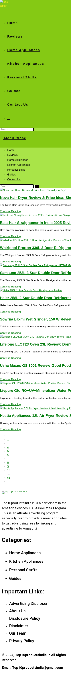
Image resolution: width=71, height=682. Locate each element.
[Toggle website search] (8, 118)
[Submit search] (36, 186)
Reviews (12, 154)
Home (11, 150)
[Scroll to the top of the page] (1, 680)
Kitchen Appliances (18, 164)
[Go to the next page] (8, 481)
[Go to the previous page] (8, 435)
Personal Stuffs (16, 169)
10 (8, 470)
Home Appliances (17, 159)
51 (8, 477)
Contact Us (14, 179)
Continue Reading (10, 211)
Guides (11, 174)
